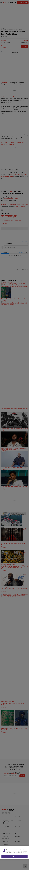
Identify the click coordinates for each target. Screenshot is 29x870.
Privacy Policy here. (19, 854)
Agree (14, 856)
